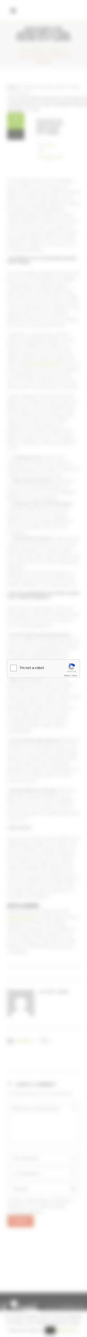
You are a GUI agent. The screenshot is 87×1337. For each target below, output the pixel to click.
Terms (74, 676)
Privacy (67, 676)
